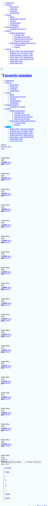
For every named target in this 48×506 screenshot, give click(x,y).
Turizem (8, 15)
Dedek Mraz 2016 (16, 63)
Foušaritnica (14, 25)
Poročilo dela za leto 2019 (23, 39)
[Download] (5, 461)
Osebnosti (13, 11)
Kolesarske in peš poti (17, 19)
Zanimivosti (9, 3)
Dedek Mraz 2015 (16, 61)
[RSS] (3, 145)
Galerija (8, 49)
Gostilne (13, 21)
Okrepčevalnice (15, 23)
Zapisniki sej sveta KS (18, 29)
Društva (8, 31)
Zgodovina (14, 9)
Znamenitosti (14, 13)
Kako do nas (14, 7)
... (6, 490)
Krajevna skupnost (12, 27)
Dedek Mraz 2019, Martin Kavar (21, 57)
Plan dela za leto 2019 (22, 41)
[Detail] (4, 459)
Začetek (8, 468)
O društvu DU (19, 35)
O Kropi (8, 5)
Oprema (17, 47)
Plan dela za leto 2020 (22, 37)
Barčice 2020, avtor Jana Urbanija (22, 51)
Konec (7, 498)
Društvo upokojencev (17, 33)
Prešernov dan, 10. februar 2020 (21, 53)
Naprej (7, 494)
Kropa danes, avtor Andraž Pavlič (22, 59)
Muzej (12, 17)
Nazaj (7, 472)
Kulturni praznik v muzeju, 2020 (21, 55)
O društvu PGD (19, 45)
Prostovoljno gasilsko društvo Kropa (22, 43)
